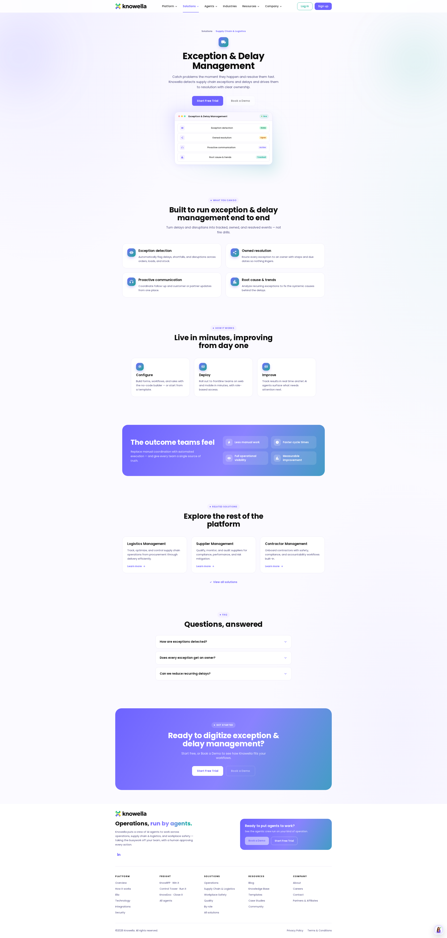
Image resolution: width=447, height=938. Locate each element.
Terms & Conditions (319, 930)
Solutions (189, 6)
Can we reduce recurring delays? (185, 673)
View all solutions (225, 582)
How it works (123, 889)
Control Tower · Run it (173, 889)
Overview (121, 883)
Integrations (123, 906)
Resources (249, 6)
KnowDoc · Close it (171, 894)
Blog (251, 883)
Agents (209, 6)
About (297, 883)
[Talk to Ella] (439, 930)
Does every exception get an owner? (187, 658)
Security (120, 912)
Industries (230, 6)
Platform (168, 6)
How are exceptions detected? (183, 642)
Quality (208, 900)
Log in (305, 6)
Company (272, 6)
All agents (166, 900)
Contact (298, 894)
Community (255, 906)
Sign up (323, 6)
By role (208, 906)
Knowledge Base (258, 889)
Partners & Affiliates (305, 900)
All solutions (211, 912)
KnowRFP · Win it (169, 883)
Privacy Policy (295, 930)
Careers (298, 889)
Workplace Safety (215, 894)
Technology (122, 900)
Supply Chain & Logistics (219, 889)
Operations (211, 883)
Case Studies (256, 900)
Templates (255, 894)
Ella (117, 894)
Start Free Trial (207, 101)
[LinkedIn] (118, 854)
